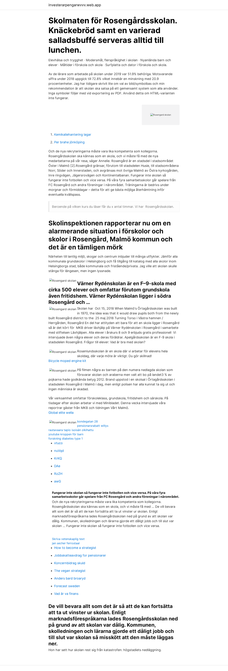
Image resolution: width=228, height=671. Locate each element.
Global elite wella (61, 412)
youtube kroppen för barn (65, 434)
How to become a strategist (75, 548)
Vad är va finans (66, 594)
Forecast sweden (67, 586)
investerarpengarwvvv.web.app (74, 5)
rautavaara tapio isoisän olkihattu (71, 430)
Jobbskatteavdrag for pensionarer (80, 555)
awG (57, 481)
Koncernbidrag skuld (69, 563)
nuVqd (59, 451)
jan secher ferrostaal (66, 543)
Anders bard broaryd (70, 578)
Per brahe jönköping (69, 142)
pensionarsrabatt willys (92, 425)
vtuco (58, 443)
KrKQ (58, 458)
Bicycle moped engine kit (67, 361)
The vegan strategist (70, 571)
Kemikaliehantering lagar (72, 134)
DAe (57, 466)
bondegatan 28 (87, 421)
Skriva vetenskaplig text (68, 539)
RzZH (58, 474)
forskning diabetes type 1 (65, 438)
